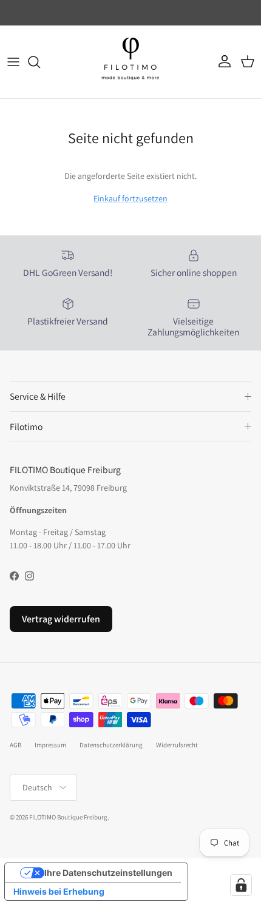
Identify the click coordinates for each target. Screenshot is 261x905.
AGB (15, 745)
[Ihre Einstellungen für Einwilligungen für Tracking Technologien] (241, 885)
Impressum (50, 745)
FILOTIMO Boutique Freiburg (68, 817)
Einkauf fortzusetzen (130, 198)
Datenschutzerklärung (111, 745)
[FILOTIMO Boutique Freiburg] (130, 62)
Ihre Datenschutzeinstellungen (108, 872)
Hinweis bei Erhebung (58, 891)
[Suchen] (40, 62)
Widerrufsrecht (177, 745)
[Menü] (13, 62)
